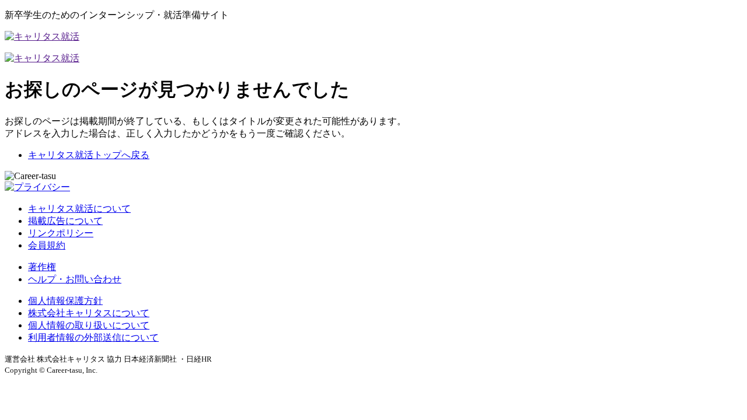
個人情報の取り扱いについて (88, 325)
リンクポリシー (60, 233)
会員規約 (46, 245)
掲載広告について (65, 221)
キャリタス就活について (79, 209)
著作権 (42, 267)
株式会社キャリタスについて (88, 313)
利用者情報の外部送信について (93, 337)
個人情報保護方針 (65, 301)
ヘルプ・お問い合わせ (74, 279)
